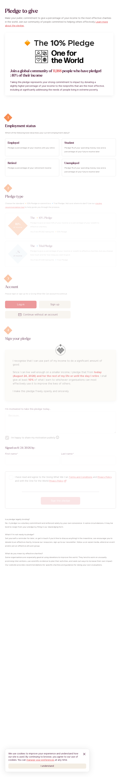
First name (11, 454)
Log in (20, 304)
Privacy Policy (104, 477)
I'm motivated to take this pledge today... (28, 409)
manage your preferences (40, 760)
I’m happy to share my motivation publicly (33, 438)
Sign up (54, 304)
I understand (47, 766)
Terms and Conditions (80, 477)
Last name (67, 454)
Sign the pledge (60, 501)
